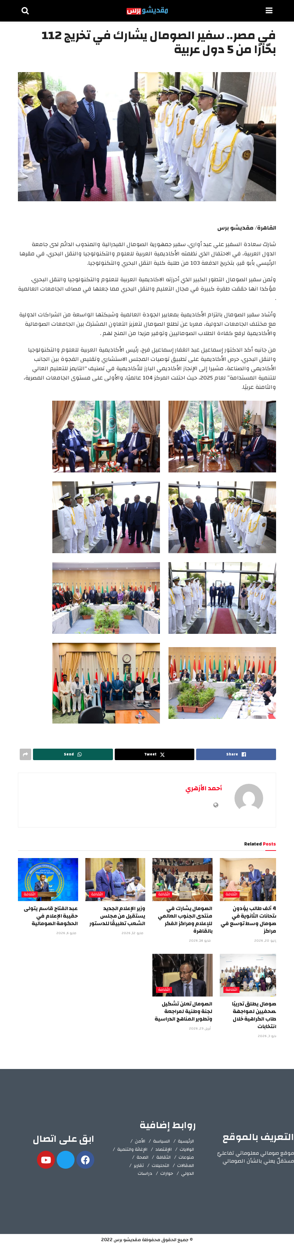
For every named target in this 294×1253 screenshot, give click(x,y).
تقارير (139, 1165)
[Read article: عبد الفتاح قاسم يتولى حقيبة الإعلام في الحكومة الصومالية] (48, 879)
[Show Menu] (269, 11)
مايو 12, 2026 (133, 933)
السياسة (161, 1141)
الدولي (187, 1173)
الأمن (140, 1141)
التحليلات (160, 1165)
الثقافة (231, 894)
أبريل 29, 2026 (200, 1028)
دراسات (145, 1173)
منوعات (186, 1157)
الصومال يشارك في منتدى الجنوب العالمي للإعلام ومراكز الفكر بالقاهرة (185, 920)
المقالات (185, 1165)
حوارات (166, 1173)
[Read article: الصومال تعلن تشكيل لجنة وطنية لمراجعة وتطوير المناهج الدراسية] (182, 975)
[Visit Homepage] (147, 11)
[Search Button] (25, 11)
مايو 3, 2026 (268, 1036)
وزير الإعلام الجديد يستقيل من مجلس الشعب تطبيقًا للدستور (117, 916)
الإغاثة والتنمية (132, 1149)
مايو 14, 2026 (200, 940)
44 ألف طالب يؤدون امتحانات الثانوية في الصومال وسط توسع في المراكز (250, 920)
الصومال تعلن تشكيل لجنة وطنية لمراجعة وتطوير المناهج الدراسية (183, 1011)
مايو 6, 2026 (66, 933)
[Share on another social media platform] (25, 754)
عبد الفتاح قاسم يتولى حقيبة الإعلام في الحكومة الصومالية (51, 916)
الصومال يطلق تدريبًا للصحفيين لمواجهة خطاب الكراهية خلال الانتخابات (256, 1015)
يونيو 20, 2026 (266, 940)
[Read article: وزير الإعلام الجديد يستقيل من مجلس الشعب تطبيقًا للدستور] (115, 879)
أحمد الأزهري (203, 788)
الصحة (142, 1157)
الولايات (187, 1149)
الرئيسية (186, 1141)
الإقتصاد (163, 1149)
